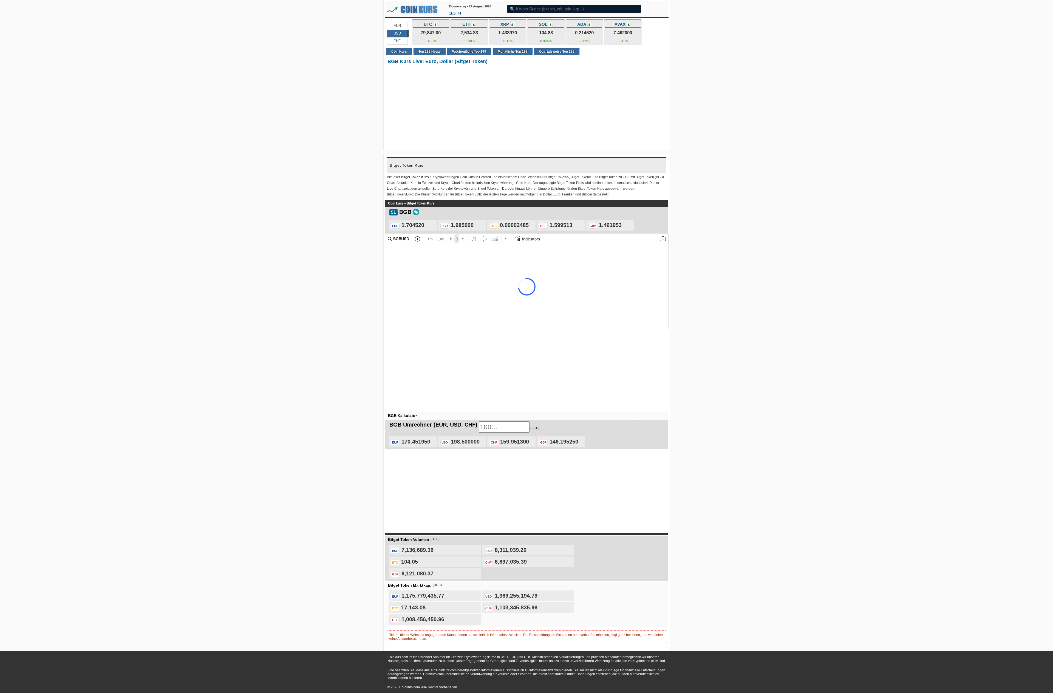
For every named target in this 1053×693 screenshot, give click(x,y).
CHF (397, 41)
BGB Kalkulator (402, 415)
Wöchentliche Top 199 (469, 51)
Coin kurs (395, 203)
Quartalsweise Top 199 (556, 51)
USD (397, 33)
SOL (545, 24)
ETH (468, 24)
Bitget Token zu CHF (614, 177)
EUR (397, 26)
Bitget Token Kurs (421, 203)
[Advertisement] (527, 107)
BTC (430, 24)
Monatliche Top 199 (513, 51)
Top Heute (429, 51)
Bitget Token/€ (581, 177)
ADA (583, 24)
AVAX (622, 24)
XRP (506, 24)
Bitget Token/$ (558, 177)
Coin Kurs (399, 51)
